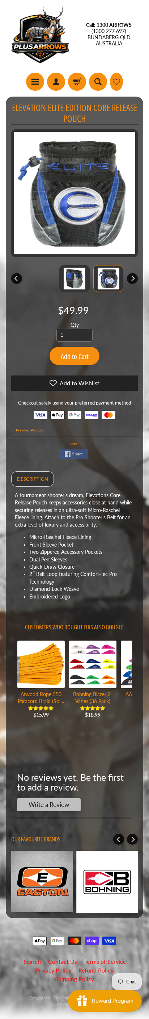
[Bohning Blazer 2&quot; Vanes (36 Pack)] (92, 664)
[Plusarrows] (40, 34)
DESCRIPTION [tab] (32, 479)
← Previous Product (27, 430)
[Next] (132, 278)
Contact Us (62, 961)
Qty (75, 325)
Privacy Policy (53, 970)
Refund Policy (96, 970)
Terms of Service (105, 961)
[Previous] (16, 278)
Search (32, 961)
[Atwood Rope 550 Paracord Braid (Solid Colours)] (41, 664)
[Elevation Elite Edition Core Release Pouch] (108, 278)
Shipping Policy (74, 978)
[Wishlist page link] (116, 82)
